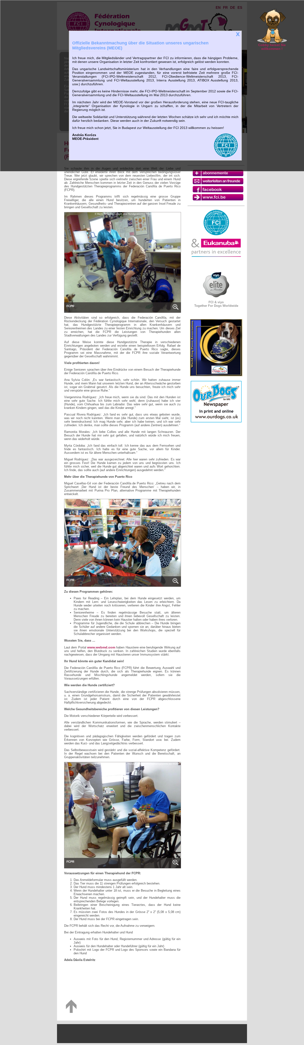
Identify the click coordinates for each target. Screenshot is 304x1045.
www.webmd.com (101, 647)
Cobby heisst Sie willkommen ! (272, 47)
